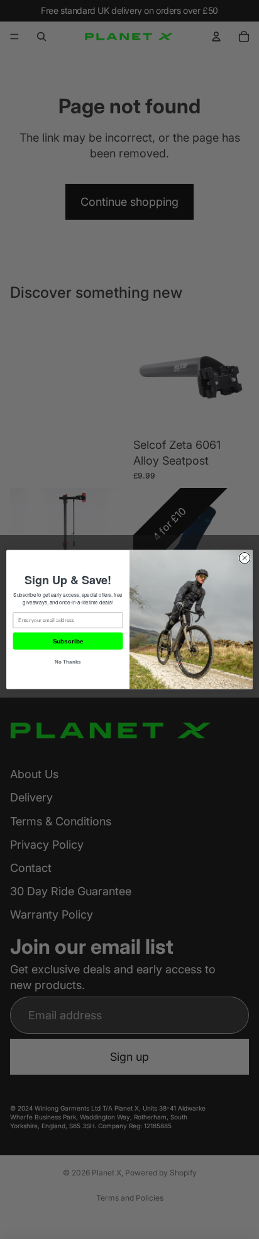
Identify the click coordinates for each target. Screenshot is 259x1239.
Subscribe (68, 641)
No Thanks (68, 662)
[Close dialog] (244, 557)
